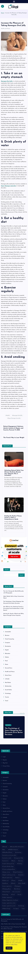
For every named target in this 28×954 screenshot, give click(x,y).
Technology (8, 693)
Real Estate (8, 682)
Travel (6, 700)
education (21, 874)
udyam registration (7, 897)
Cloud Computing (9, 639)
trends (19, 894)
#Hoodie (5, 846)
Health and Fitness (5, 28)
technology (5, 894)
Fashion (7, 657)
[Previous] (21, 712)
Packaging (17, 886)
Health (8, 415)
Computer (7, 642)
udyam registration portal (9, 905)
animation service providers (9, 855)
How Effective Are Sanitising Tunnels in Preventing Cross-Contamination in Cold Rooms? (13, 608)
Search (7, 569)
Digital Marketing (18, 872)
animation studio (7, 858)
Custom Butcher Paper (8, 866)
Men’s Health (22, 883)
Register (5, 759)
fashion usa (6, 880)
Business (7, 635)
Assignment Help (19, 858)
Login (4, 756)
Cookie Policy (13, 944)
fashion (18, 877)
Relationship (8, 686)
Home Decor (8, 675)
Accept (9, 948)
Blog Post (5, 763)
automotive (6, 860)
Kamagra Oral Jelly (17, 415)
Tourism (7, 697)
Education (7, 653)
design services (6, 872)
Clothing (20, 863)
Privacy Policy (6, 766)
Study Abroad (6, 891)
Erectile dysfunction (8, 877)
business (21, 860)
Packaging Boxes (7, 889)
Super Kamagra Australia (14, 418)
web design (21, 905)
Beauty (13, 860)
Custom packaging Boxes (9, 869)
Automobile (8, 631)
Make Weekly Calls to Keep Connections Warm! (13, 924)
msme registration (7, 886)
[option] (14, 727)
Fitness (14, 880)
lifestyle (13, 883)
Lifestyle (7, 678)
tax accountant (16, 891)
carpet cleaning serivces (8, 863)
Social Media (8, 689)
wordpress (16, 908)
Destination (8, 646)
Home (2, 12)
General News (8, 668)
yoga (23, 908)
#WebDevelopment (13, 849)
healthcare (5, 883)
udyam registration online (9, 903)
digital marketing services (9, 874)
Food (6, 660)
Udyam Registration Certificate (10, 900)
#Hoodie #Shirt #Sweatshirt (17, 846)
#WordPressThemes (7, 852)
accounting (18, 852)
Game (6, 664)
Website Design (7, 908)
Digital (7, 649)
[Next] (23, 712)
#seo (4, 849)
